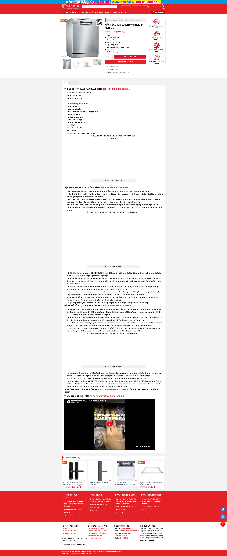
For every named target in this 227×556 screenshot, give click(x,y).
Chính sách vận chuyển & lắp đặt (98, 528)
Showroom (136, 7)
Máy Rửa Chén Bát (134, 20)
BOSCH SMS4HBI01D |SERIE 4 (115, 89)
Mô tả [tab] (65, 83)
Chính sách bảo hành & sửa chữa (98, 531)
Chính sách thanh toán (95, 535)
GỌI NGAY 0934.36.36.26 (125, 62)
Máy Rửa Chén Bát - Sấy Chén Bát (117, 20)
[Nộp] (115, 6)
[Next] (100, 38)
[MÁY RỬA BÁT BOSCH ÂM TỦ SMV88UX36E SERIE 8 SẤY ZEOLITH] (126, 471)
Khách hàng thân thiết (69, 533)
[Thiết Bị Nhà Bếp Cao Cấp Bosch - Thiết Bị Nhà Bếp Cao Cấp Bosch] (70, 6)
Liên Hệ (145, 7)
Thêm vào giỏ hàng (130, 56)
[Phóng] (64, 55)
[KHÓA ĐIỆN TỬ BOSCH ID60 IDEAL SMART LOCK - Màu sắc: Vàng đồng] (75, 471)
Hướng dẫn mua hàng (69, 531)
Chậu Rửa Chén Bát (103, 12)
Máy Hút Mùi (122, 12)
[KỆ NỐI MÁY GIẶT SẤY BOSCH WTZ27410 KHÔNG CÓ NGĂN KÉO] (152, 471)
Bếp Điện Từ (86, 12)
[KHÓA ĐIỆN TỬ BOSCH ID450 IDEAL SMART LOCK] (100, 471)
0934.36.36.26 (123, 535)
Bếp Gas (93, 12)
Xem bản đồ (67, 515)
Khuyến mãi (126, 7)
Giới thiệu (66, 528)
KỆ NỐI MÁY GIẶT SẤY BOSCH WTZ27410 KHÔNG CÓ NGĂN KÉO (151, 484)
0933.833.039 (73, 509)
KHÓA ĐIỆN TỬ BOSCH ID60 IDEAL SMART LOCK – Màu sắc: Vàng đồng (73, 484)
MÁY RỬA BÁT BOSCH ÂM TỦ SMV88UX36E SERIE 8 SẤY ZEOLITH (124, 484)
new (129, 72)
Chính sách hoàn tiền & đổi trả (98, 533)
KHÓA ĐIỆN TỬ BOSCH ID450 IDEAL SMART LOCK (99, 484)
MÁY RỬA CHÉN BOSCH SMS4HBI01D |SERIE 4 (117, 72)
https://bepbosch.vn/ (127, 528)
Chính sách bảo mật (95, 538)
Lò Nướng (114, 12)
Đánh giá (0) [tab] (73, 83)
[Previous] (64, 38)
